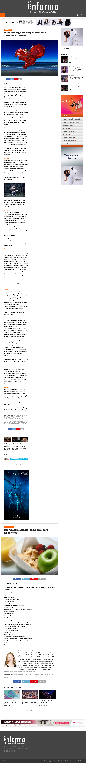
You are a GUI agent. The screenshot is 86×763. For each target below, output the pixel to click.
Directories (63, 15)
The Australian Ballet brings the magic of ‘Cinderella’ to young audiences (10, 703)
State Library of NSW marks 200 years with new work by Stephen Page (7, 449)
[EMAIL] (20, 79)
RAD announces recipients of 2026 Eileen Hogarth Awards (29, 702)
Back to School (67, 125)
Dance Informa (15, 416)
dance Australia (43, 674)
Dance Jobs (66, 144)
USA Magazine (73, 15)
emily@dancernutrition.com (12, 671)
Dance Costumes (68, 131)
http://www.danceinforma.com (14, 418)
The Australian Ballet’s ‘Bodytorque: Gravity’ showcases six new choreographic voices (46, 703)
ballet (31, 674)
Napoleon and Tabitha (16, 421)
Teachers (65, 134)
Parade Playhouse (9, 422)
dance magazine (31, 676)
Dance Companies (68, 141)
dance (36, 674)
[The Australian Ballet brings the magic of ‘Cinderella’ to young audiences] (12, 699)
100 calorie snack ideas (21, 674)
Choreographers (68, 138)
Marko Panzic (8, 420)
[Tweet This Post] (12, 79)
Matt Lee (16, 420)
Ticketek (9, 412)
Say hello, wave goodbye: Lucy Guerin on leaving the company (15, 448)
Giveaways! (24, 15)
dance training (41, 676)
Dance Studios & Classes (70, 122)
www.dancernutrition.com (27, 671)
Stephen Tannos (16, 423)
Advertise (54, 15)
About (66, 760)
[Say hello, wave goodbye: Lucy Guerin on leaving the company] (16, 441)
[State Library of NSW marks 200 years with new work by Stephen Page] (8, 441)
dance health (11, 676)
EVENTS (17, 15)
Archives (80, 760)
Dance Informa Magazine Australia (53, 760)
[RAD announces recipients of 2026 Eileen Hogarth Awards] (30, 699)
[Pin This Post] (16, 79)
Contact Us (44, 15)
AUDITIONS (9, 15)
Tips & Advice (34, 15)
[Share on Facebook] (8, 79)
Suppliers (65, 128)
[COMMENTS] (24, 79)
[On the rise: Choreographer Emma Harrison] (24, 441)
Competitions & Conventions (72, 119)
